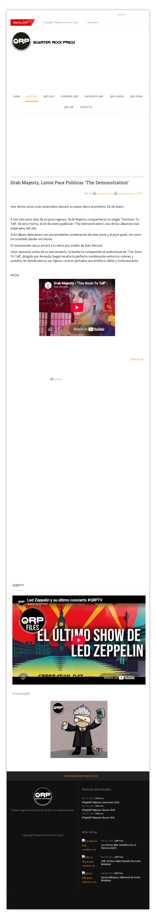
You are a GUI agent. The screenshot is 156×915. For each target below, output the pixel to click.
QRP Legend (117, 96)
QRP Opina (136, 96)
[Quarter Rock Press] (43, 41)
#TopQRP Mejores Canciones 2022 (100, 802)
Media (140, 193)
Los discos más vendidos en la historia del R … (118, 846)
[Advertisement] (107, 58)
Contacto (86, 107)
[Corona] (79, 405)
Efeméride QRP (70, 96)
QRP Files (49, 96)
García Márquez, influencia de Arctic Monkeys (120, 879)
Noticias (31, 96)
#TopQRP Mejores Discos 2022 (98, 809)
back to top (137, 359)
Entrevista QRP (94, 96)
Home (17, 96)
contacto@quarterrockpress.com (80, 775)
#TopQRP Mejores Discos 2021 (98, 817)
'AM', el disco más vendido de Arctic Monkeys (121, 862)
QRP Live (69, 107)
